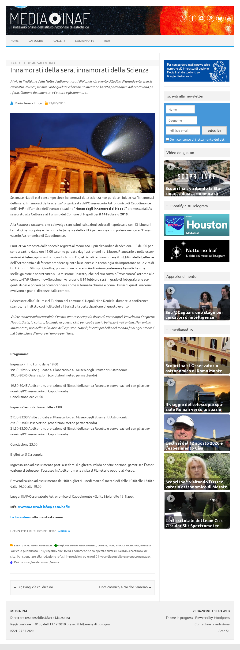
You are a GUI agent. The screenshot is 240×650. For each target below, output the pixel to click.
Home (15, 40)
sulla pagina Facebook (128, 551)
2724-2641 (27, 630)
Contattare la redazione (212, 624)
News (34, 545)
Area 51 (224, 630)
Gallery (59, 40)
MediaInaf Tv (84, 40)
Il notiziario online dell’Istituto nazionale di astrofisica (50, 27)
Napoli (120, 545)
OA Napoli (132, 545)
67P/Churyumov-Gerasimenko (77, 545)
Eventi (18, 545)
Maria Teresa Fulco (28, 103)
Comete (102, 545)
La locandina (20, 517)
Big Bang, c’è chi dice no (33, 587)
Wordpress (222, 617)
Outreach (45, 545)
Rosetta (145, 545)
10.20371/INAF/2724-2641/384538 (39, 562)
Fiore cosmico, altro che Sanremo (125, 587)
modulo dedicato (138, 556)
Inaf (107, 40)
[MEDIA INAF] (50, 24)
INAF (27, 545)
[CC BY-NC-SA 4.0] (64, 531)
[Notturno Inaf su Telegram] (196, 263)
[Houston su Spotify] (196, 237)
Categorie (36, 40)
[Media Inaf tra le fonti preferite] (196, 83)
